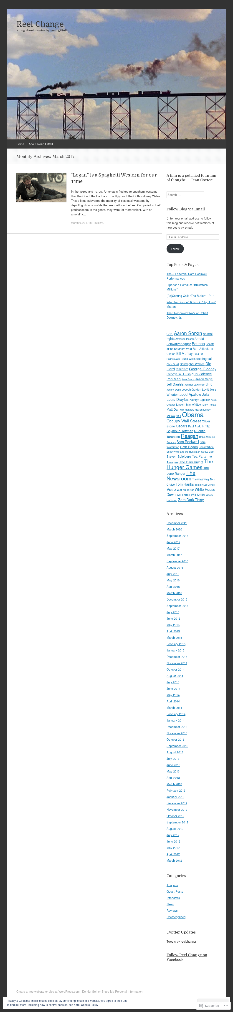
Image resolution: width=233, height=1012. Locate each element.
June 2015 (173, 618)
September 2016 (177, 561)
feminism (182, 369)
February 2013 (176, 790)
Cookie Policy (89, 1005)
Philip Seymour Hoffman (188, 428)
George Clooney (202, 368)
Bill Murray (184, 353)
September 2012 (177, 822)
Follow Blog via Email (186, 209)
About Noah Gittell (41, 144)
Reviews (97, 223)
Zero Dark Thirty (191, 499)
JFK (208, 383)
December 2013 (177, 726)
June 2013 (173, 765)
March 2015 (174, 637)
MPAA (171, 416)
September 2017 (177, 535)
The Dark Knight (191, 461)
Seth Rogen (189, 446)
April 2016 (173, 586)
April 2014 (173, 701)
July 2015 (173, 612)
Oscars (181, 425)
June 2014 (173, 688)
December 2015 (177, 599)
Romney (171, 442)
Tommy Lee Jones (205, 484)
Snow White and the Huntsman (183, 451)
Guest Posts (175, 891)
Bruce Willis (188, 359)
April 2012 (173, 854)
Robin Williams (207, 437)
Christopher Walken (192, 364)
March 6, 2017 (80, 223)
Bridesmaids (173, 359)
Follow (175, 249)
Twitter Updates (181, 932)
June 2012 (173, 841)
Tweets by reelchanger (181, 941)
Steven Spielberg (179, 456)
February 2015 (176, 644)
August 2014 (175, 676)
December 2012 (177, 803)
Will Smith (198, 494)
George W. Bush (179, 373)
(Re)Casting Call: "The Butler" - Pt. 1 (191, 295)
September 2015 (177, 605)
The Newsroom (181, 475)
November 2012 (177, 809)
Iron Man (174, 378)
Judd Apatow (190, 394)
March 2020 (174, 529)
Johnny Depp (174, 389)
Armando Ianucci (184, 339)
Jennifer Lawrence (195, 384)
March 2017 (174, 555)
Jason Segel (204, 379)
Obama (193, 414)
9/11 (170, 333)
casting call (204, 358)
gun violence (202, 373)
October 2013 (175, 739)
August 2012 (175, 828)
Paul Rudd (194, 426)
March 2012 (174, 860)
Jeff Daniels (175, 384)
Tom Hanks (185, 484)
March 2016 (174, 593)
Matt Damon (175, 409)
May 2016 (173, 580)
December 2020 (177, 523)
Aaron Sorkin (188, 332)
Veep (171, 489)
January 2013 (175, 797)
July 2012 (173, 835)
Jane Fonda (188, 379)
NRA (178, 416)
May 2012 (173, 847)
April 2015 (173, 631)
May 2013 (173, 771)
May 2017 (173, 548)
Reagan (189, 435)
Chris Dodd (173, 364)
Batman (198, 343)
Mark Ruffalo (209, 404)
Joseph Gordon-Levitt (195, 389)
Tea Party (199, 456)
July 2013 (173, 758)
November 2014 (177, 663)
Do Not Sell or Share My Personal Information (112, 991)
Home (20, 144)
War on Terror (185, 490)
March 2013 (174, 784)
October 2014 (175, 669)
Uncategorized (176, 917)
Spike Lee (207, 451)
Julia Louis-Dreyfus (188, 397)
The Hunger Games (190, 464)
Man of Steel (194, 404)
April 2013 (173, 777)
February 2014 (176, 714)
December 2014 (177, 656)
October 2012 (175, 816)
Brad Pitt (198, 354)
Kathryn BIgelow (200, 399)
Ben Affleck (201, 348)
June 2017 (173, 542)
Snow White (206, 447)
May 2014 (173, 695)
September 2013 (177, 746)
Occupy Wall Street (184, 421)
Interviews (173, 898)
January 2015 (175, 650)
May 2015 (173, 625)
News (170, 904)
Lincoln (180, 404)
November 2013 (177, 733)
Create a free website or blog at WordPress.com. (48, 991)
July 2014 (173, 682)
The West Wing (200, 479)
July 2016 (173, 574)
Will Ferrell (183, 495)
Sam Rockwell (188, 441)
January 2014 (175, 720)
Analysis (172, 885)
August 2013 (175, 752)
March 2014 (174, 707)
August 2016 (175, 567)
